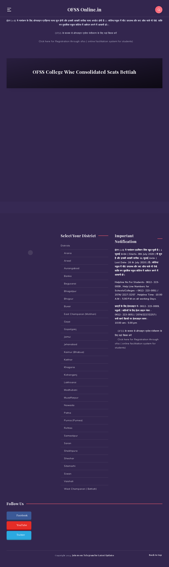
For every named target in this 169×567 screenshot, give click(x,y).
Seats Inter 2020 (29, 111)
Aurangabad (71, 268)
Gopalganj (70, 329)
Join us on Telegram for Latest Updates (93, 555)
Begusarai (70, 283)
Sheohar (69, 458)
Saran (67, 443)
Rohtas (68, 427)
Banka (68, 276)
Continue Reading (30, 174)
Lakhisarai (70, 382)
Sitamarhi (70, 465)
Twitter (21, 534)
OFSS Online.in (85, 10)
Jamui (67, 336)
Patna (67, 412)
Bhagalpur (70, 291)
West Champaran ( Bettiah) (29, 117)
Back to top (155, 555)
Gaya (67, 321)
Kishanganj (70, 374)
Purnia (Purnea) (73, 420)
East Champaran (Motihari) (80, 314)
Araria (68, 253)
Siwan (67, 473)
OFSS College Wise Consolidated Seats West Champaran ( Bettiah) (30, 130)
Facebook (22, 515)
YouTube (22, 525)
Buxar (67, 306)
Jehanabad (70, 344)
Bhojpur (68, 298)
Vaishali (68, 481)
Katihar (68, 359)
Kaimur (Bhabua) (74, 352)
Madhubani (70, 389)
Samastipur (71, 435)
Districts (65, 245)
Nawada (69, 405)
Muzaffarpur (71, 397)
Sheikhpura (71, 450)
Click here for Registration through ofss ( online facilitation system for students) (85, 41)
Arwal (67, 260)
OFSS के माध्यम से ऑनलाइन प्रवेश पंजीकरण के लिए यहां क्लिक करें (85, 33)
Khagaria (69, 367)
